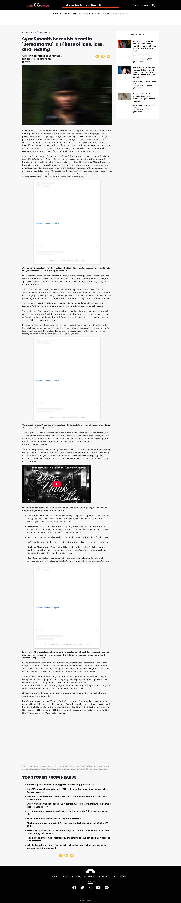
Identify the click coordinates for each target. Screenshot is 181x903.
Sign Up (145, 5)
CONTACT (105, 876)
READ (55, 13)
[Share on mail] (97, 56)
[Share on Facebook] (103, 56)
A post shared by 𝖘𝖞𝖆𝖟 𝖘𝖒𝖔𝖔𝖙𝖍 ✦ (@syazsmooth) (67, 260)
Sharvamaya (144, 55)
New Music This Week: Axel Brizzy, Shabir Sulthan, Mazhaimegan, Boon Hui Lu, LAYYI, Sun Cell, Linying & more (144, 46)
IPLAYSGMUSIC (120, 13)
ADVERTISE (120, 876)
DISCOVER (65, 13)
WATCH (77, 13)
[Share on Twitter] (108, 56)
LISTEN (86, 13)
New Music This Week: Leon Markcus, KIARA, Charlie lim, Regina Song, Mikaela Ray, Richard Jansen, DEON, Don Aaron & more (144, 72)
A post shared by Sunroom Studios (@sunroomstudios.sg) (67, 644)
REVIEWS (96, 13)
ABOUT (56, 876)
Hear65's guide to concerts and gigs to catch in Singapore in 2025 (60, 784)
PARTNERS (90, 876)
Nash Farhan (38, 56)
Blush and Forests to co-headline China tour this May (54, 818)
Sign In (135, 5)
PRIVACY (68, 876)
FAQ (78, 876)
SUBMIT (107, 13)
